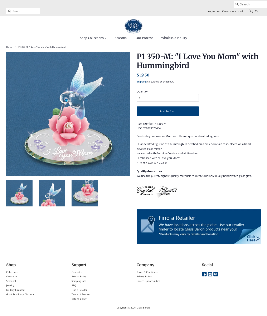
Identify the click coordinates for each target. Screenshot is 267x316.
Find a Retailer (79, 289)
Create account (232, 11)
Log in (211, 11)
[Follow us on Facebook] (204, 274)
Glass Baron (143, 307)
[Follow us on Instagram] (210, 274)
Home (9, 47)
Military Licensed (15, 289)
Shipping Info (79, 280)
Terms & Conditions (147, 272)
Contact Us (77, 272)
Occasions (11, 276)
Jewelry (10, 285)
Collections (12, 272)
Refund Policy (79, 276)
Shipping (142, 81)
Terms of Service (80, 294)
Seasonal (121, 38)
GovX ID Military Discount (20, 294)
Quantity (142, 91)
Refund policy (79, 298)
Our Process (144, 38)
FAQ (74, 285)
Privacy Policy (144, 276)
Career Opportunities (148, 280)
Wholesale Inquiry (174, 38)
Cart (258, 11)
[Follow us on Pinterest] (215, 274)
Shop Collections (92, 38)
